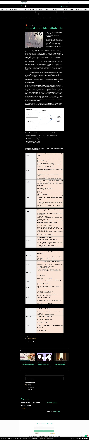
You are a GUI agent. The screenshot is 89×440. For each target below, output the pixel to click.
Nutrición (21, 11)
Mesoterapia (39, 17)
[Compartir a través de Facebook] (25, 341)
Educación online (32, 17)
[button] (26, 9)
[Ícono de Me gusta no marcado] (28, 389)
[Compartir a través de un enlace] (33, 341)
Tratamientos (45, 17)
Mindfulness (46, 11)
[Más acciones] (63, 25)
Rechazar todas (78, 438)
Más (50, 17)
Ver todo (68, 350)
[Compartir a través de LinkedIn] (30, 341)
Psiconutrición (27, 11)
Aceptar (84, 438)
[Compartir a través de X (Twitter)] (28, 341)
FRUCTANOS (66, 11)
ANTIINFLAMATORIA (39, 11)
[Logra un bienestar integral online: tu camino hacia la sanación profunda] (61, 357)
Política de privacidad (50, 438)
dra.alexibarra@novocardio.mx (52, 403)
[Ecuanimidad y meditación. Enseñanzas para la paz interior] (44, 357)
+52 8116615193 (55, 410)
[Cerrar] (87, 438)
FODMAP (61, 11)
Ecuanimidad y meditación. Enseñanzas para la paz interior (43, 363)
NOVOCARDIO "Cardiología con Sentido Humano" (32, 403)
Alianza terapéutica (52, 11)
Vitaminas (32, 11)
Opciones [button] (72, 438)
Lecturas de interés (23, 17)
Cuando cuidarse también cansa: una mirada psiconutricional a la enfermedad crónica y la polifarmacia (27, 363)
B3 (57, 11)
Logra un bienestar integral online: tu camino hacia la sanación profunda (61, 363)
